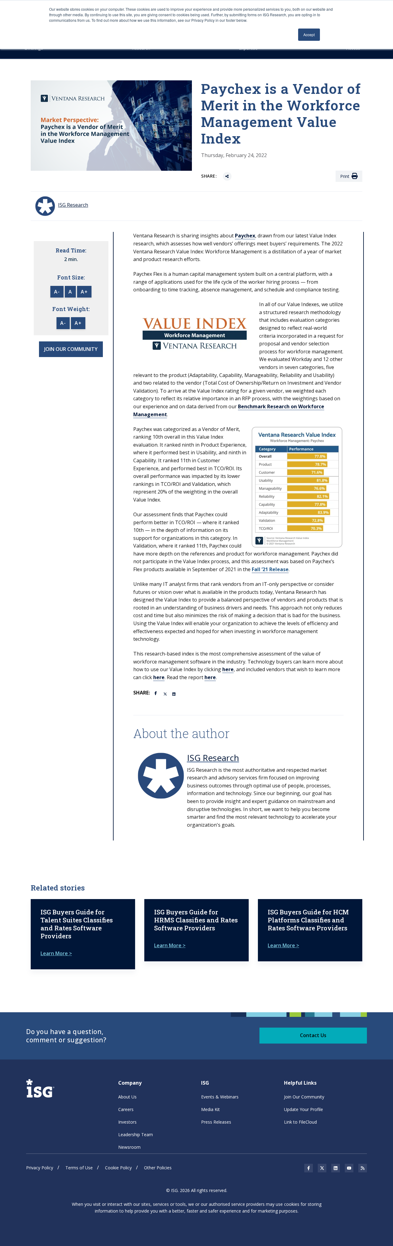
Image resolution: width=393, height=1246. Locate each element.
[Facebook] (156, 692)
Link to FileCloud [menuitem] (300, 1122)
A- (57, 291)
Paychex (245, 235)
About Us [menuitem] (127, 1097)
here (228, 669)
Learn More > (56, 953)
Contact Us (313, 1035)
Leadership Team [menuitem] (135, 1134)
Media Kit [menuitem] (210, 1109)
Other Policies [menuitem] (158, 1168)
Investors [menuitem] (127, 1122)
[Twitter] (165, 693)
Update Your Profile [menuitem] (303, 1109)
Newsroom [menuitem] (129, 1147)
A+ (84, 291)
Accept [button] (309, 34)
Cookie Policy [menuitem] (118, 1168)
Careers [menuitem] (126, 1109)
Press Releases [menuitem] (216, 1122)
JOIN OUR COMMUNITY (71, 349)
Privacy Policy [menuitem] (39, 1168)
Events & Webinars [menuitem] (220, 1097)
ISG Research (213, 757)
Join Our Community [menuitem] (304, 1097)
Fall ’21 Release (270, 569)
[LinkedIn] (174, 693)
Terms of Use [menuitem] (79, 1168)
